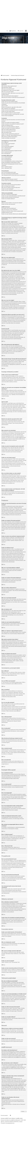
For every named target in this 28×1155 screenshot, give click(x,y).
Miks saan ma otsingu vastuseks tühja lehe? (11, 187)
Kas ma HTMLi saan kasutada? (8, 143)
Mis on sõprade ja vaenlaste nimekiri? (10, 179)
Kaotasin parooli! (5, 94)
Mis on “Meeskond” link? (7, 168)
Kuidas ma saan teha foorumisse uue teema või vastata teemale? (13, 120)
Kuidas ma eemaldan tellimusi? (8, 198)
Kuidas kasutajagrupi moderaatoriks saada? (11, 162)
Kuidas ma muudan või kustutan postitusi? (10, 122)
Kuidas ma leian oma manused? (8, 204)
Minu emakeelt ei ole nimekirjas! (8, 108)
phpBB (5, 440)
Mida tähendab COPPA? (7, 87)
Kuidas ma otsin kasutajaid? (7, 189)
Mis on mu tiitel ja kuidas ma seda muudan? (11, 112)
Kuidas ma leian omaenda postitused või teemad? (12, 190)
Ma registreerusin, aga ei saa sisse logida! (10, 90)
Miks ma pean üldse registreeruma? (9, 86)
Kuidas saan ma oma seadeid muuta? (10, 101)
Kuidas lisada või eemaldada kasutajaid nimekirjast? (13, 180)
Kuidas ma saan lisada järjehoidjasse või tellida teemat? (13, 195)
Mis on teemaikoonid (6, 153)
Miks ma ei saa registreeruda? (8, 88)
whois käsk (23, 1081)
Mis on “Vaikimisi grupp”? (7, 166)
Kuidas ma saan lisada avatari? (8, 111)
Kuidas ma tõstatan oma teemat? (8, 138)
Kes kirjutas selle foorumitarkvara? (9, 208)
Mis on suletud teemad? (7, 152)
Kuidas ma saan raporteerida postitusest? (10, 133)
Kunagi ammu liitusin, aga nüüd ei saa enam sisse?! (13, 93)
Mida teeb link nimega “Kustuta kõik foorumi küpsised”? (13, 97)
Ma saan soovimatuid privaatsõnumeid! (10, 173)
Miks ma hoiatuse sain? (7, 132)
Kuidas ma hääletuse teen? (7, 125)
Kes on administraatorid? (7, 156)
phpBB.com (18, 1057)
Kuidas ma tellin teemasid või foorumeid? (10, 197)
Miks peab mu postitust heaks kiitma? (9, 136)
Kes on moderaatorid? (6, 158)
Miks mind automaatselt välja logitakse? (10, 96)
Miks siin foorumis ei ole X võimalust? (9, 209)
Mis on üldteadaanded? (7, 147)
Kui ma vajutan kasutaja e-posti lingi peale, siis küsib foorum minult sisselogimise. (13, 115)
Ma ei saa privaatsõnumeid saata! (9, 172)
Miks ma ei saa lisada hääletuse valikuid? (10, 126)
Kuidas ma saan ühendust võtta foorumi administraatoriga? (14, 214)
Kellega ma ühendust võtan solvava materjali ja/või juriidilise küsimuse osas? (12, 212)
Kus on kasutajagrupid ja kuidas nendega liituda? (12, 161)
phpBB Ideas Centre (15, 1067)
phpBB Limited (13, 1053)
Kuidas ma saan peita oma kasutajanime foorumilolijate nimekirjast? (13, 103)
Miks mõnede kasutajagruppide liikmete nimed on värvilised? (12, 164)
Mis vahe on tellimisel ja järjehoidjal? (9, 194)
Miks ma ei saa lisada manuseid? (9, 131)
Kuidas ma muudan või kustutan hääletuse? (11, 128)
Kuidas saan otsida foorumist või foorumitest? (11, 184)
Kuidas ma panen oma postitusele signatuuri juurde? (13, 124)
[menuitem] (3, 1123)
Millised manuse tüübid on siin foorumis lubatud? (12, 202)
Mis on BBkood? (5, 142)
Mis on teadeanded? (6, 149)
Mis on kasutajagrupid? (6, 159)
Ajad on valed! (5, 105)
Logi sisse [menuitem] (21, 30)
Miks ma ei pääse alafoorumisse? (9, 129)
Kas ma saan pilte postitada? (8, 146)
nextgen (20, 1121)
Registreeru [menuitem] (13, 30)
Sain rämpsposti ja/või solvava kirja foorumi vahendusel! (13, 175)
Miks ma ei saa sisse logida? (8, 91)
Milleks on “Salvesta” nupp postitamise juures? (11, 135)
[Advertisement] (14, 14)
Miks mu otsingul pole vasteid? (8, 186)
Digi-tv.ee (8, 37)
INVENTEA (16, 1121)
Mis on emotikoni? (5, 145)
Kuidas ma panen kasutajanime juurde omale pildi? (12, 110)
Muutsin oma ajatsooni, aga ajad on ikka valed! (11, 107)
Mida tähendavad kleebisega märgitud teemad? (12, 150)
